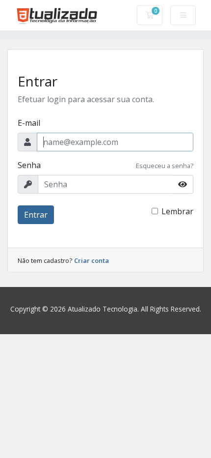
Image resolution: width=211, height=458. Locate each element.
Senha (29, 165)
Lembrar (177, 211)
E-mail (29, 122)
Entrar (36, 214)
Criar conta (91, 260)
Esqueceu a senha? (164, 165)
